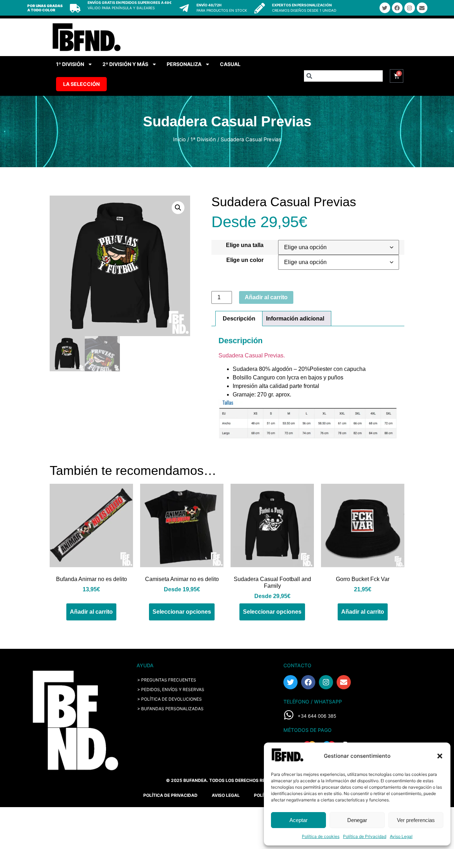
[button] (439, 756)
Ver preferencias (416, 820)
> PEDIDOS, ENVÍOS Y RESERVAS (170, 689)
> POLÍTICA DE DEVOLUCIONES (169, 699)
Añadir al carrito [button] (91, 612)
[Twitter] (385, 7)
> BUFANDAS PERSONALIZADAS (170, 708)
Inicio (179, 139)
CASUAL (230, 64)
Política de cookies (320, 836)
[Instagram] (409, 7)
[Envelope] (422, 7)
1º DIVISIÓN (70, 64)
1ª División (203, 139)
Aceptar (298, 820)
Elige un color (245, 260)
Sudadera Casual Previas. (251, 355)
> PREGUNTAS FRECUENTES (166, 680)
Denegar (357, 820)
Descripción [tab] (239, 319)
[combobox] (343, 76)
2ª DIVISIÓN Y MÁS (125, 64)
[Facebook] (397, 7)
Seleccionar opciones (182, 612)
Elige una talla (245, 245)
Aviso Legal (401, 836)
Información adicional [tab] (295, 319)
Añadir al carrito (266, 297)
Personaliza (184, 64)
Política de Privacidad (364, 836)
